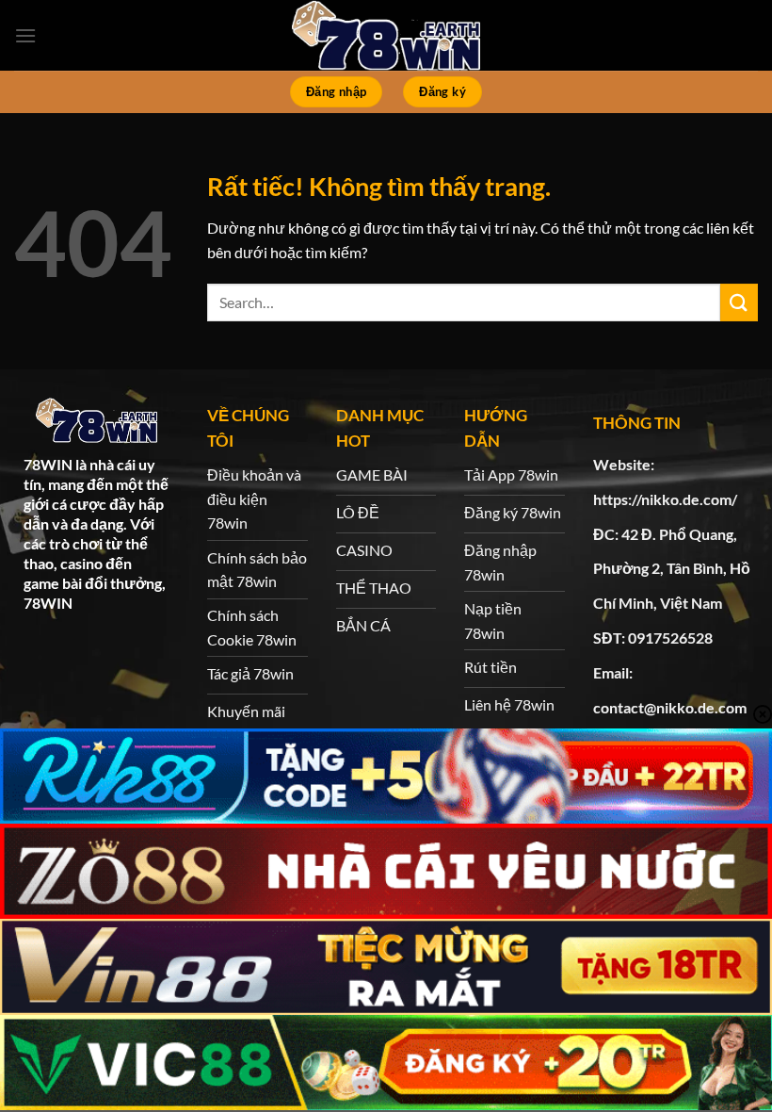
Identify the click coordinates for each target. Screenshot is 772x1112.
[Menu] (25, 35)
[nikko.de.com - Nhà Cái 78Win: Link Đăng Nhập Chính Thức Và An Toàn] (386, 35)
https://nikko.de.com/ (665, 499)
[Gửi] (739, 302)
